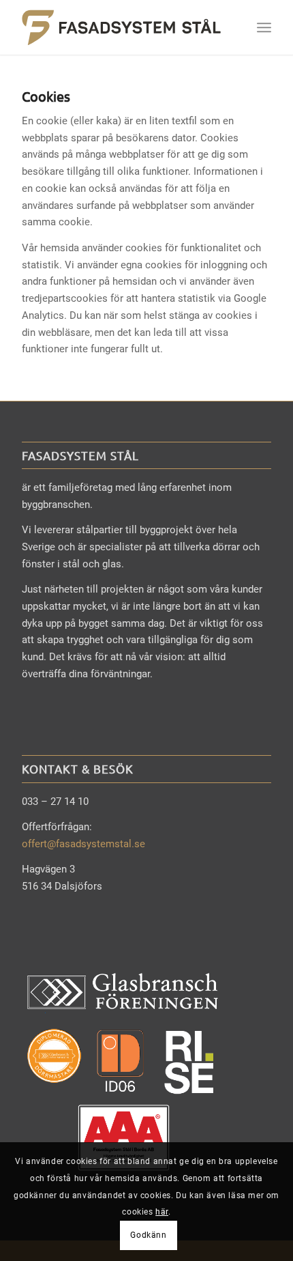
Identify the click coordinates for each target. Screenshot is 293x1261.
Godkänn (148, 1235)
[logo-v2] (121, 27)
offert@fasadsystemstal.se (83, 844)
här (161, 1212)
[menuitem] (264, 27)
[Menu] (264, 27)
